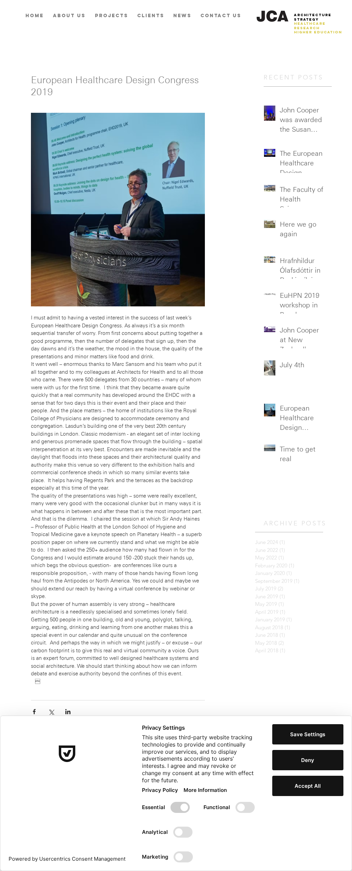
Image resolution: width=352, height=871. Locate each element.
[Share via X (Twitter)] (51, 711)
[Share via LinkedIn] (68, 711)
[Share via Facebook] (34, 711)
